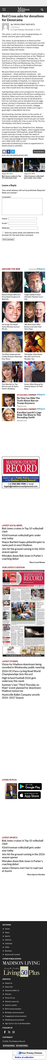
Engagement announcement (16, 1016)
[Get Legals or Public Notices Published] (20, 487)
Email (5, 223)
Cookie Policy (22, 1045)
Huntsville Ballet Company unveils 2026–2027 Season (21, 696)
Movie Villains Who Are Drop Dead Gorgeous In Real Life (11, 297)
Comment (7, 197)
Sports (7, 936)
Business (8, 951)
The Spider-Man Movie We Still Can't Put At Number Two (33, 356)
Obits (7, 947)
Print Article (39, 152)
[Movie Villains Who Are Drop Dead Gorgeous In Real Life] (12, 282)
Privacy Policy (9, 1045)
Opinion (8, 940)
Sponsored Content (12, 954)
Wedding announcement (14, 1020)
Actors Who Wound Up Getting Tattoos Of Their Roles (33, 386)
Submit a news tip (12, 1001)
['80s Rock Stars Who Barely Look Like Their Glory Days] (34, 311)
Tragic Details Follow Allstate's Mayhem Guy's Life (33, 297)
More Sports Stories (35, 874)
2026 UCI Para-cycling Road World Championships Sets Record (21, 673)
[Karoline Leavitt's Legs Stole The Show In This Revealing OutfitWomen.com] (8, 414)
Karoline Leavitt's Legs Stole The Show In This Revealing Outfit (29, 416)
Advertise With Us (12, 990)
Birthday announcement (14, 1012)
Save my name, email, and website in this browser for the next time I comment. (20, 233)
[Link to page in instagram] (14, 1032)
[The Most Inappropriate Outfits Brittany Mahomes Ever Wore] (12, 341)
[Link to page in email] (4, 152)
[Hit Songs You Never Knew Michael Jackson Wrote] (12, 311)
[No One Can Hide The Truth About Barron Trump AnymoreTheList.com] (8, 400)
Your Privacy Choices (31, 1053)
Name (5, 218)
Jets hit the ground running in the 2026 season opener (23, 550)
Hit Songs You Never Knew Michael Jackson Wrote (11, 326)
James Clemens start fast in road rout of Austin (22, 869)
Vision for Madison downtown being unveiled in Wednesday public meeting (23, 666)
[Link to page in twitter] (13, 152)
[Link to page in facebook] (9, 152)
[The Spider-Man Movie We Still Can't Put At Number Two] (34, 341)
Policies (8, 994)
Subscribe (9, 987)
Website (5, 228)
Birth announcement (13, 1009)
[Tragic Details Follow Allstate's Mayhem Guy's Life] (34, 282)
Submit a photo (11, 1005)
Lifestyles (8, 943)
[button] (42, 9)
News (7, 932)
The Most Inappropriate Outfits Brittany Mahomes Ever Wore (12, 356)
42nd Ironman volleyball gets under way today (34, 177)
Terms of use (10, 998)
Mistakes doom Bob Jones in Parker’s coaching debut (22, 557)
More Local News (36, 562)
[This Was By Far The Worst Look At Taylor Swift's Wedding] (12, 371)
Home (7, 929)
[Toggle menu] (4, 9)
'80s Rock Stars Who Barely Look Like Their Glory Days (33, 326)
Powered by (33, 395)
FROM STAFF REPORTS (24, 24)
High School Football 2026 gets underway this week (19, 679)
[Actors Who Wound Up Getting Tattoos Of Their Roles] (34, 371)
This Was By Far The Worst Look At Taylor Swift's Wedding (10, 386)
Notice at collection (24, 1057)
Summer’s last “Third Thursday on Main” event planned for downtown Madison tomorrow (21, 687)
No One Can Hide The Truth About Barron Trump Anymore (28, 402)
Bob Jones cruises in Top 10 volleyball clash (11, 177)
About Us (8, 983)
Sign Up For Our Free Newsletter (17, 1023)
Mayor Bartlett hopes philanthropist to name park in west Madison (23, 543)
